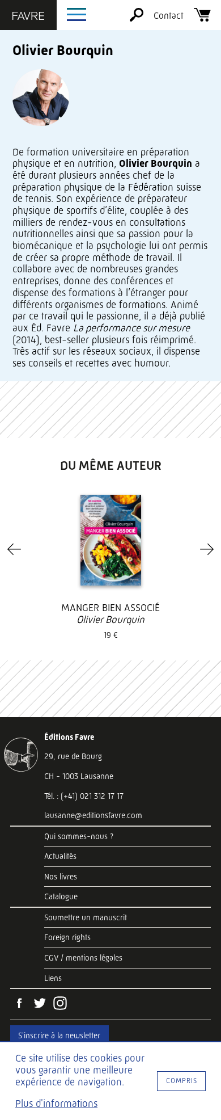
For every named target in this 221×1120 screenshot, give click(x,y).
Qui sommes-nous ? (78, 836)
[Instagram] (60, 1004)
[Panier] (202, 18)
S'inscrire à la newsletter (59, 1035)
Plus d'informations (56, 1103)
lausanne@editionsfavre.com (93, 815)
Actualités (60, 856)
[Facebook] (19, 1004)
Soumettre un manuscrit (85, 917)
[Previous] (14, 549)
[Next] (207, 549)
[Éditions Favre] (28, 17)
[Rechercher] (136, 18)
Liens (53, 978)
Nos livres (60, 876)
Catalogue (61, 896)
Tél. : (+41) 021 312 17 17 (84, 796)
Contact (169, 15)
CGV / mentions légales (83, 957)
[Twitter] (40, 1004)
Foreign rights (67, 937)
